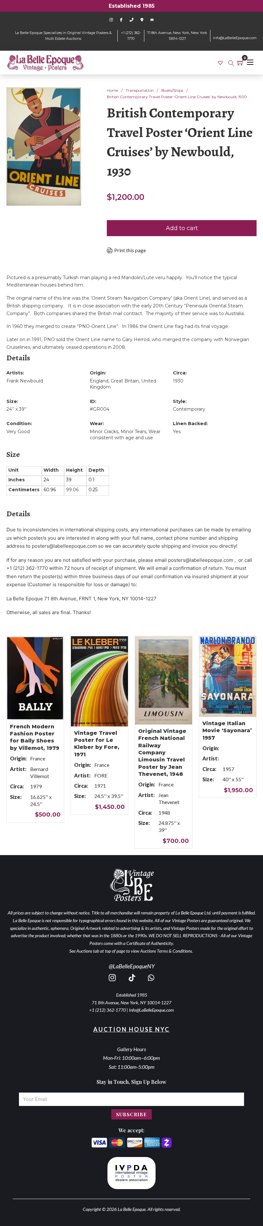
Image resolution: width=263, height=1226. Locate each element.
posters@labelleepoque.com (64, 546)
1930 (178, 381)
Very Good (18, 431)
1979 (36, 786)
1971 (100, 786)
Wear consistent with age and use (125, 435)
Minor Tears (133, 431)
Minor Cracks (104, 431)
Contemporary (189, 409)
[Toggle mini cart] (240, 62)
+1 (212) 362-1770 (107, 1010)
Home (112, 90)
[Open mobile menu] (250, 62)
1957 (228, 769)
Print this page (130, 250)
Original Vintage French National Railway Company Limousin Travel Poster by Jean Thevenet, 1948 (162, 752)
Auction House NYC (131, 1029)
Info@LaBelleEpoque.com (151, 1010)
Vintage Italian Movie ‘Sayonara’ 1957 (227, 730)
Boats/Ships (172, 90)
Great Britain (125, 381)
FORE (100, 775)
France (37, 758)
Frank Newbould (24, 381)
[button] (72, 96)
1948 (164, 813)
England (99, 381)
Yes (177, 431)
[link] (221, 62)
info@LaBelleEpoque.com (235, 38)
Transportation (140, 90)
